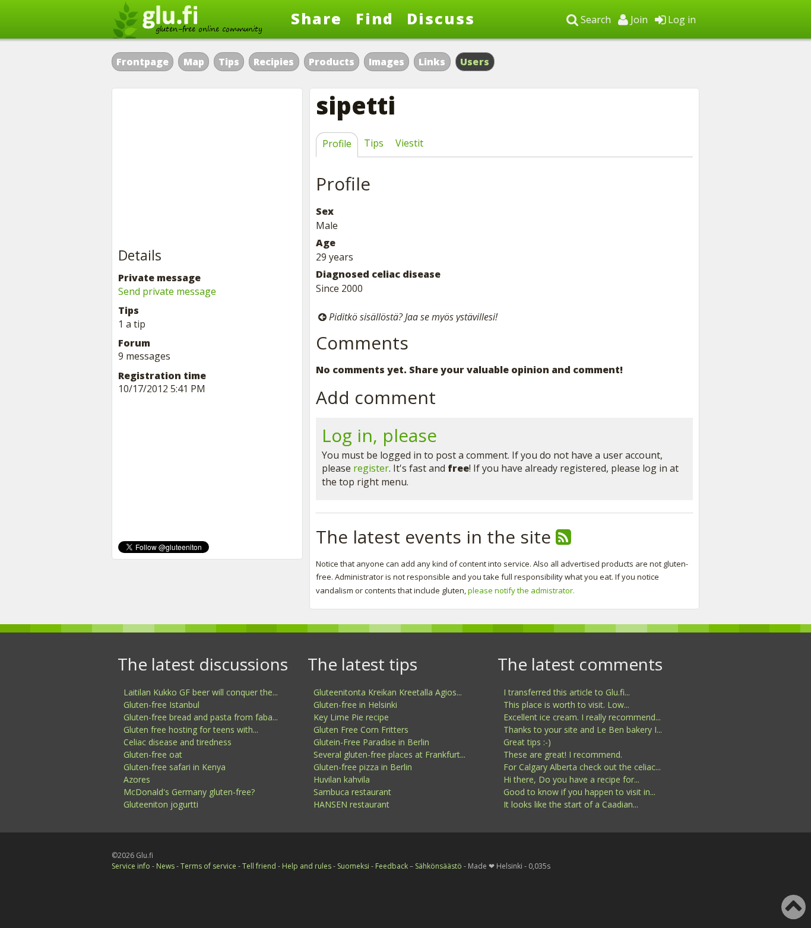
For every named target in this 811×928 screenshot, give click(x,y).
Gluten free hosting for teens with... (190, 729)
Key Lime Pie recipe (351, 717)
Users (475, 61)
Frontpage (142, 61)
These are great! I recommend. (562, 754)
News (165, 866)
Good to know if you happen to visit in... (579, 791)
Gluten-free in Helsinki (355, 704)
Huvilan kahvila (341, 779)
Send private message (167, 291)
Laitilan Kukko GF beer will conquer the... (200, 692)
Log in (681, 19)
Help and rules (306, 866)
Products (331, 61)
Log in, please (379, 435)
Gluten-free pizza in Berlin (362, 767)
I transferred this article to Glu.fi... (566, 692)
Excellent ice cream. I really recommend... (582, 717)
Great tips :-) (527, 742)
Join (638, 19)
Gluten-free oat (152, 754)
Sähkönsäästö (438, 866)
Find (375, 18)
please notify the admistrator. (521, 590)
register (371, 468)
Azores (136, 779)
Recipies (274, 61)
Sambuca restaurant (352, 791)
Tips (228, 61)
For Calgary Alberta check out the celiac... (582, 767)
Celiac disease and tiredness (177, 742)
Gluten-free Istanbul (161, 704)
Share (316, 18)
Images (386, 61)
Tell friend (259, 866)
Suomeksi (353, 866)
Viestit (409, 143)
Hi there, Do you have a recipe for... (571, 779)
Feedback (391, 866)
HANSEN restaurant (351, 804)
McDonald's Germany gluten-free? (189, 791)
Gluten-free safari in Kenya (174, 767)
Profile (336, 143)
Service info (131, 866)
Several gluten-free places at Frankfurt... (389, 754)
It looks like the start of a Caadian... (570, 804)
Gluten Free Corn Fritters (360, 729)
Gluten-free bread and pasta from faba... (200, 717)
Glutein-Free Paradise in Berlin (371, 742)
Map (193, 61)
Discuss (441, 18)
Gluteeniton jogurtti (160, 804)
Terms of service (208, 866)
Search (594, 19)
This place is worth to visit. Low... (566, 704)
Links (432, 61)
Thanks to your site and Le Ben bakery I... (582, 729)
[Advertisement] (207, 168)
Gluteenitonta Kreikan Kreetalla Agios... (387, 692)
